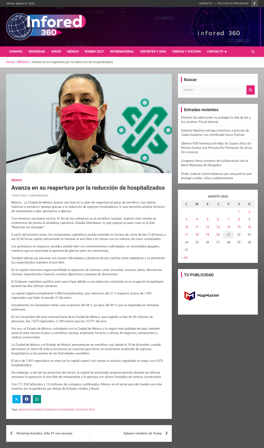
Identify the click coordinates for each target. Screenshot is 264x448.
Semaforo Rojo (85, 409)
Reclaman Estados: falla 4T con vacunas (44, 433)
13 (218, 227)
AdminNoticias (38, 195)
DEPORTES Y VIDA (153, 51)
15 (238, 227)
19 (207, 234)
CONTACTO (206, 3)
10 (186, 227)
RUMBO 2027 (94, 51)
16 (249, 227)
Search (250, 90)
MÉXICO (73, 51)
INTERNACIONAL (122, 51)
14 (228, 227)
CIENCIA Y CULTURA (186, 51)
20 (218, 234)
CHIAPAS (15, 51)
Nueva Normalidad (31, 409)
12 (207, 227)
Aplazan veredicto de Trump (142, 433)
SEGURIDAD (36, 51)
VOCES (56, 51)
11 (197, 227)
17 (186, 234)
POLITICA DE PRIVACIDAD (233, 3)
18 (197, 234)
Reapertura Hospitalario (59, 409)
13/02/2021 (19, 195)
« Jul (184, 257)
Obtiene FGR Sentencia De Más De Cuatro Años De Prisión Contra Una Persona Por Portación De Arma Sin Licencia (216, 148)
